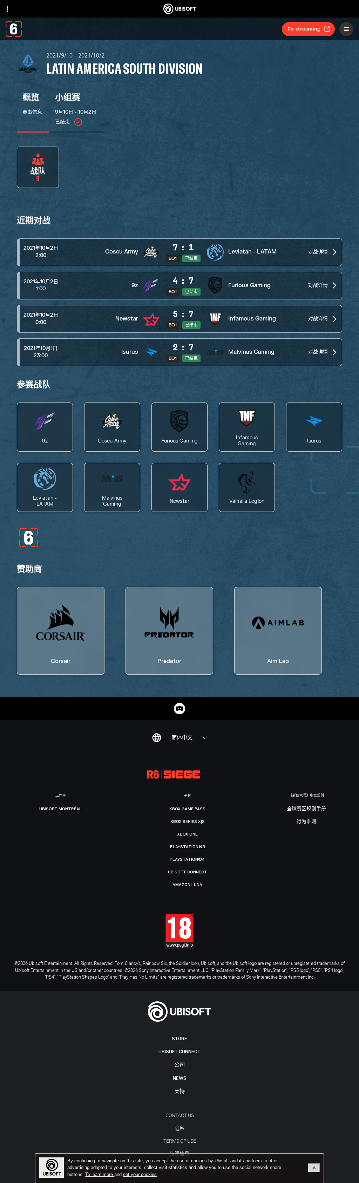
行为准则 (306, 821)
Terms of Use (179, 1140)
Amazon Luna (187, 884)
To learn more (99, 1174)
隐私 (179, 1128)
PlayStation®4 (187, 859)
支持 (179, 1091)
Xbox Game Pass (187, 808)
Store (179, 1038)
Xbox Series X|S (187, 821)
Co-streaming (303, 28)
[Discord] (179, 709)
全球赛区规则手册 (306, 808)
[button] (179, 252)
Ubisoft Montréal (60, 808)
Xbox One (187, 834)
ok (314, 1167)
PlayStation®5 (187, 846)
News (180, 1078)
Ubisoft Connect (179, 1051)
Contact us (179, 1115)
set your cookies (140, 1174)
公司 (179, 1065)
